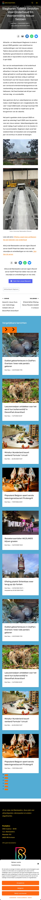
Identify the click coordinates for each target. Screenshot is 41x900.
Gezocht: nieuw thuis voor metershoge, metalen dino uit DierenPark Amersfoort (10, 305)
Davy (15, 23)
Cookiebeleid (12, 897)
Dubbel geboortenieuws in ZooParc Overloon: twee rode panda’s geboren (20, 363)
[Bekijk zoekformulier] (32, 3)
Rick (9, 459)
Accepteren (20, 883)
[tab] (6, 775)
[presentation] (20, 345)
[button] (38, 864)
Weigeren (20, 888)
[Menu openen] (37, 2)
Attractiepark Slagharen (11, 289)
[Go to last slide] (6, 330)
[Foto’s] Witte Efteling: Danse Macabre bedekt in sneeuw (30, 303)
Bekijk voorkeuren (20, 893)
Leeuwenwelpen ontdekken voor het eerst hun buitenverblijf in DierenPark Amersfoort (20, 409)
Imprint (30, 897)
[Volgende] (13, 330)
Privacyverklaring (22, 897)
